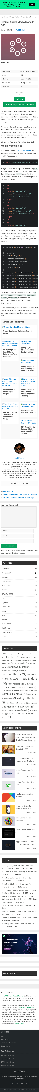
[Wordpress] (15, 484)
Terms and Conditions (8, 1043)
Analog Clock (13, 654)
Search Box (11, 703)
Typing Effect (19, 714)
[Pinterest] (27, 484)
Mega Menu (14, 684)
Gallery (4, 590)
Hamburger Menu (17, 670)
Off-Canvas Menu (11, 690)
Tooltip (10, 714)
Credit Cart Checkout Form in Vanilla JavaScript (20, 495)
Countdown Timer (29, 660)
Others (4, 615)
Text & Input (6, 628)
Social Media (8, 492)
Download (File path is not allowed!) (20, 105)
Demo (20, 99)
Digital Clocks (21, 663)
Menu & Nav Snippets (8, 1065)
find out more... (20, 1024)
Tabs (17, 710)
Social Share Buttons (7, 710)
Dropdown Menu (19, 666)
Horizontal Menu (14, 674)
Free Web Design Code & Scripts (12, 996)
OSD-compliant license (26, 1007)
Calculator (11, 657)
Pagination (25, 690)
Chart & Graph (6, 581)
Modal (4, 611)
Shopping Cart (32, 703)
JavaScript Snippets (8, 1059)
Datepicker (7, 663)
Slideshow (26, 706)
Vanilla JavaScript (8, 632)
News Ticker (18, 687)
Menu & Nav (6, 607)
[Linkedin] (12, 484)
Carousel (5, 577)
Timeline (33, 710)
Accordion (5, 569)
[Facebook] (24, 484)
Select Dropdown (22, 703)
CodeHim (29, 1090)
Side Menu (10, 706)
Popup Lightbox (15, 694)
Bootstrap (5, 573)
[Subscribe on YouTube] (12, 1083)
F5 (33, 4)
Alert (4, 654)
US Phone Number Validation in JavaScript (18, 498)
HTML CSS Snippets (7, 1062)
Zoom (4, 637)
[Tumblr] (21, 484)
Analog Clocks (23, 654)
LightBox (5, 603)
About (3, 1036)
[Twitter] (18, 484)
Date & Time (6, 586)
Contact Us (5, 1039)
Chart (30, 657)
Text (25, 710)
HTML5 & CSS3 (7, 594)
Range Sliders (9, 698)
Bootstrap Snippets (7, 1055)
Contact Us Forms (14, 660)
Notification (30, 687)
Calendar (24, 657)
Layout (4, 598)
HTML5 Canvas (11, 679)
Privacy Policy (5, 1046)
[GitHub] (22, 1083)
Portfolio (5, 620)
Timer (4, 714)
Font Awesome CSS (24, 151)
